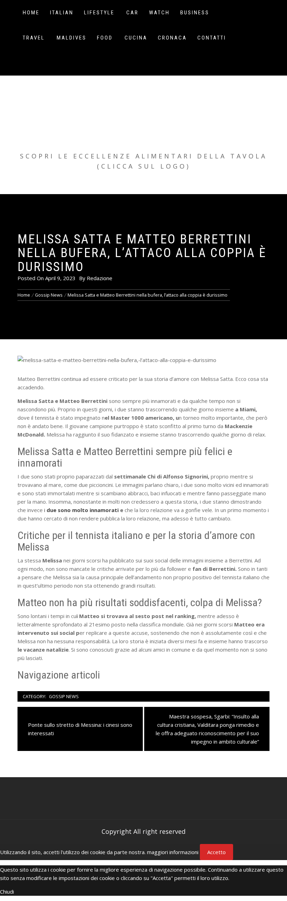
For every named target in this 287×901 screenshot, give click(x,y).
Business (194, 12)
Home (31, 12)
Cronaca (172, 38)
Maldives (71, 38)
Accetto (216, 852)
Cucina (136, 38)
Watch (159, 12)
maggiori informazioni (172, 852)
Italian (62, 12)
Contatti (211, 38)
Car (132, 12)
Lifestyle (99, 12)
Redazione (99, 278)
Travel (34, 38)
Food (105, 38)
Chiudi (7, 891)
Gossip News (64, 696)
